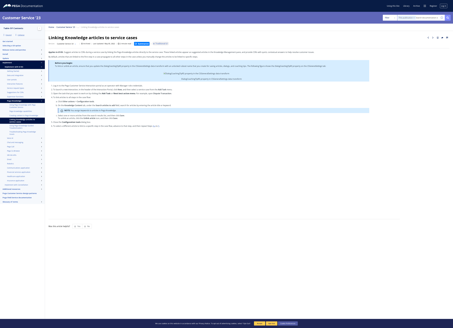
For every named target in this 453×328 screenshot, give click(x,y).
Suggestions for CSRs (15, 92)
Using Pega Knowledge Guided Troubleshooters (21, 126)
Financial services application (18, 172)
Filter (387, 17)
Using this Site (393, 6)
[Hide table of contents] (39, 28)
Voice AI (10, 138)
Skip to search (28, 2)
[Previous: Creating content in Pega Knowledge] (428, 37)
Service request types (15, 88)
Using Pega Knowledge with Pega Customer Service (22, 106)
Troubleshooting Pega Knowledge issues (22, 133)
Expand (9, 35)
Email (9, 159)
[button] (414, 18)
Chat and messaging (15, 142)
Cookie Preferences (287, 323)
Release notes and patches (14, 50)
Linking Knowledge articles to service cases (22, 120)
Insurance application (15, 180)
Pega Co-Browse (13, 151)
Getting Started (13, 71)
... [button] (78, 27)
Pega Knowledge (14, 101)
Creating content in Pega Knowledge (23, 115)
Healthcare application (16, 176)
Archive (416, 6)
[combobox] (418, 18)
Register (433, 6)
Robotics (10, 163)
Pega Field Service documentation (17, 197)
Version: (51, 43)
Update (6, 58)
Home (51, 27)
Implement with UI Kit (14, 67)
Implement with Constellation (16, 185)
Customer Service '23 (65, 27)
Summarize (143, 43)
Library (406, 6)
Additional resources (11, 189)
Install (5, 54)
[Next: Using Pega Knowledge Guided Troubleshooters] (433, 37)
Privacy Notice (204, 323)
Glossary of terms (10, 202)
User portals (12, 79)
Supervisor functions (15, 96)
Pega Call (10, 146)
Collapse (21, 35)
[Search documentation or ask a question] (448, 18)
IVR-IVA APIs (11, 155)
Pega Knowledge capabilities (20, 111)
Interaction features (15, 84)
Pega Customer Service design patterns (20, 193)
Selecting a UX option (12, 45)
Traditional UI (161, 43)
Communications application (18, 168)
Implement (7, 62)
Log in (443, 6)
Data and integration (15, 75)
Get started (8, 41)
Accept (259, 323)
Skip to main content (10, 2)
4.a (154, 126)
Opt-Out (271, 323)
